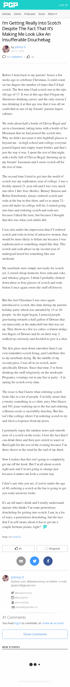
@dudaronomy (23, 593)
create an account (53, 623)
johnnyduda (22, 602)
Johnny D (20, 47)
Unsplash (16, 536)
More (51, 14)
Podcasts (29, 14)
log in (18, 623)
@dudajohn (21, 597)
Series (17, 14)
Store (41, 14)
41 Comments (14, 57)
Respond (54, 548)
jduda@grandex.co (27, 607)
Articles (6, 14)
